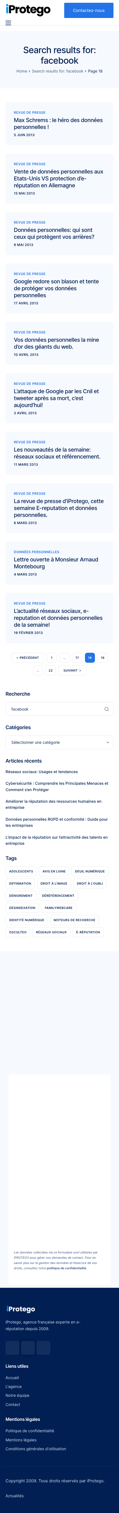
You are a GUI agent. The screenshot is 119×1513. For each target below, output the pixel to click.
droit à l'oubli (90, 883)
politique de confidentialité (66, 1268)
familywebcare (59, 908)
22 (51, 670)
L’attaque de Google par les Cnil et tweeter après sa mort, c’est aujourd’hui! (56, 398)
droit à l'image (54, 883)
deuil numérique (90, 871)
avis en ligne (54, 871)
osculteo (18, 932)
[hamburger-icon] (8, 23)
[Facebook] (12, 1348)
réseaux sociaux (51, 932)
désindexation (22, 908)
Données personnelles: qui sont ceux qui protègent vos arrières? (54, 233)
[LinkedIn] (43, 1348)
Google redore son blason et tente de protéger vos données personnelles (56, 288)
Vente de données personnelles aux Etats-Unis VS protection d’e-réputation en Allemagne (58, 178)
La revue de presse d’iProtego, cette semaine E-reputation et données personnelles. (59, 508)
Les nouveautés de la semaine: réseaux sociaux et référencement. (57, 453)
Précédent (29, 658)
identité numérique (26, 920)
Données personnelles (36, 552)
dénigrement (21, 896)
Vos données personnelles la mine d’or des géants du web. (56, 343)
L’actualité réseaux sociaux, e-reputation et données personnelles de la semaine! (58, 618)
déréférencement (58, 896)
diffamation (20, 883)
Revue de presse (30, 112)
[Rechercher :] (59, 709)
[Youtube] (28, 1348)
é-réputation (88, 932)
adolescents (21, 871)
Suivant (70, 670)
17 (77, 658)
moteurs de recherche (74, 920)
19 (102, 658)
